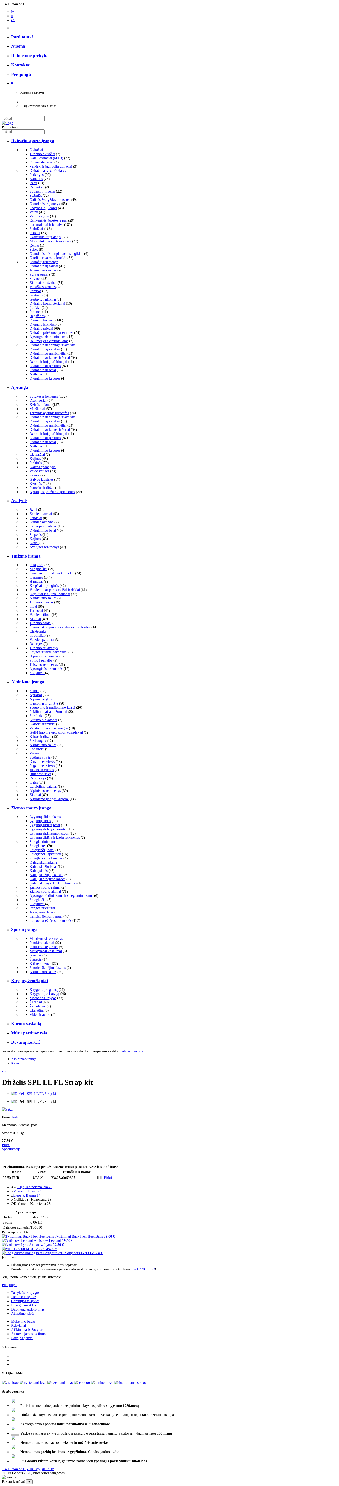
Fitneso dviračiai (42, 162)
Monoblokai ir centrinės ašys (50, 241)
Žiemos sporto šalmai (45, 887)
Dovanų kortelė (25, 1042)
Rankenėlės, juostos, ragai (48, 220)
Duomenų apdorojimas (27, 1309)
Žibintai (35, 619)
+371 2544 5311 (14, 1469)
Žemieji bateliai (41, 514)
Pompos (35, 291)
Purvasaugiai (39, 274)
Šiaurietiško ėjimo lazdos (48, 968)
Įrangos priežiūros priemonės (50, 920)
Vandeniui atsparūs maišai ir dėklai (55, 590)
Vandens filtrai (40, 615)
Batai (33, 510)
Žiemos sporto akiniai (45, 891)
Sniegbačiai (38, 900)
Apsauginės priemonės (46, 669)
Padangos (37, 175)
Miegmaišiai (38, 569)
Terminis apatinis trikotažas (49, 413)
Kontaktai (20, 65)
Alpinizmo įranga (27, 681)
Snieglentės (38, 846)
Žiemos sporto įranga (31, 807)
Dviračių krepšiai (42, 320)
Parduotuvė (22, 36)
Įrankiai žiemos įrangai (46, 916)
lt (12, 16)
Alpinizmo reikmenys (45, 791)
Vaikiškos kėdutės (43, 287)
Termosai (36, 610)
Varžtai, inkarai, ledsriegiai (49, 728)
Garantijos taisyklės (25, 1301)
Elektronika (38, 631)
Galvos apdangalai (43, 467)
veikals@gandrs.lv (40, 1469)
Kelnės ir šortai (40, 405)
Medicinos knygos (43, 998)
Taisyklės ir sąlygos (25, 1293)
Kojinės (35, 459)
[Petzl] (7, 1109)
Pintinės (35, 312)
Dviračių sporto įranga (32, 140)
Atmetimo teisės (22, 1313)
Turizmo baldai (40, 623)
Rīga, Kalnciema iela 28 (34, 1187)
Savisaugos (38, 741)
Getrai (34, 543)
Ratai (33, 183)
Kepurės (36, 483)
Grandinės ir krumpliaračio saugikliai (56, 254)
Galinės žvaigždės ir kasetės (50, 200)
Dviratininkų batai (43, 370)
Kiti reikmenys (40, 963)
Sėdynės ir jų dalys (43, 208)
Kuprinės (36, 577)
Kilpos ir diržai (40, 736)
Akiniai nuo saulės (43, 270)
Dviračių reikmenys (44, 262)
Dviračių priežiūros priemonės (51, 333)
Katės (34, 782)
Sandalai (36, 518)
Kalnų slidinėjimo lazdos (47, 879)
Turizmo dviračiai (42, 154)
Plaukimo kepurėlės (44, 947)
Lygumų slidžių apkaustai (48, 829)
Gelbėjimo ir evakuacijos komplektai (56, 732)
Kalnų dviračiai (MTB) (46, 158)
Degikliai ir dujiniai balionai (50, 594)
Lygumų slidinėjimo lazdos (50, 833)
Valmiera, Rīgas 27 (27, 1191)
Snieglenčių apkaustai (45, 854)
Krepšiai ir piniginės (44, 586)
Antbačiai (37, 374)
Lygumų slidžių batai (45, 825)
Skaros (34, 475)
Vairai (34, 212)
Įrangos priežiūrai (42, 908)
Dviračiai (36, 150)
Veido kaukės (39, 471)
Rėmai (34, 245)
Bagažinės (37, 316)
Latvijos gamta (22, 1338)
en (13, 20)
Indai (33, 606)
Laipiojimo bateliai (43, 526)
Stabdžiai (36, 229)
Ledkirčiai (37, 749)
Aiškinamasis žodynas (27, 1330)
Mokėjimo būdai (23, 1321)
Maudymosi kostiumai (46, 951)
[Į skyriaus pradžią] (7, 123)
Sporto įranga (24, 929)
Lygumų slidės (40, 821)
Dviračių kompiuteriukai (47, 303)
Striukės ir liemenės (44, 396)
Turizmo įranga (26, 556)
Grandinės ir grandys (45, 204)
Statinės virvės (40, 757)
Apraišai (36, 695)
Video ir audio (40, 1014)
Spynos (35, 278)
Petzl (15, 1117)
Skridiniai (37, 716)
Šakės (34, 249)
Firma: (7, 1117)
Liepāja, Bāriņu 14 (26, 1195)
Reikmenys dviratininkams (49, 341)
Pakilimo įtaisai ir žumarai (48, 712)
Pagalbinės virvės (42, 766)
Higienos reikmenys (44, 656)
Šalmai (34, 691)
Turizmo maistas (41, 602)
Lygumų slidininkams (45, 817)
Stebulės (36, 195)
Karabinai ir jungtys (44, 703)
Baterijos (36, 644)
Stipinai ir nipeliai (42, 191)
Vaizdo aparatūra (42, 640)
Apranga (19, 387)
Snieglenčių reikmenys (46, 858)
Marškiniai (37, 409)
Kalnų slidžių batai (43, 866)
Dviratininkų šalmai (44, 266)
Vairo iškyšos (39, 216)
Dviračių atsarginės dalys (48, 170)
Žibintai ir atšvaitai (43, 283)
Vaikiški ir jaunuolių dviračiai (51, 166)
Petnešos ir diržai (42, 488)
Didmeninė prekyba (30, 55)
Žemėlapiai (38, 1006)
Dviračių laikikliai (43, 324)
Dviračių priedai (41, 328)
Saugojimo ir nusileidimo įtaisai (52, 707)
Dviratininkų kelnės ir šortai (50, 357)
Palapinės (36, 565)
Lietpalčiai (37, 454)
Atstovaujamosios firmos (29, 1334)
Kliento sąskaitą (26, 1023)
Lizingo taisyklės (23, 1305)
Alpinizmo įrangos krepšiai (49, 799)
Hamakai (36, 581)
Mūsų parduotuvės (29, 1033)
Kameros (36, 179)
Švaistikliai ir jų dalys (45, 237)
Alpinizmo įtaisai (42, 699)
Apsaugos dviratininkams (48, 337)
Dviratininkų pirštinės (45, 366)
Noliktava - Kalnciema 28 (32, 1199)
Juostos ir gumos (42, 770)
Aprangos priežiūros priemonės (52, 492)
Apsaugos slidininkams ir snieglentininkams (61, 896)
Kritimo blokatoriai (43, 720)
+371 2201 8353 (143, 1269)
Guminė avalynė (42, 522)
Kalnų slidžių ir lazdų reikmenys (53, 883)
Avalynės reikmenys (44, 547)
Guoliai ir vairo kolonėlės (48, 258)
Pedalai (35, 233)
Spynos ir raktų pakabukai (49, 652)
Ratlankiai (37, 187)
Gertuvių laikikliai (43, 299)
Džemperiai (38, 400)
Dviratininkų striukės (45, 349)
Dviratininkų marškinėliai (48, 353)
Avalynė (19, 500)
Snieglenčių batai (42, 850)
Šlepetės (36, 535)
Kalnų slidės (39, 871)
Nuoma (18, 46)
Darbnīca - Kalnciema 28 (32, 1204)
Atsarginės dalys (42, 912)
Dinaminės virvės (42, 761)
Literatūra (37, 1010)
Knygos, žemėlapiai (29, 980)
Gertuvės (36, 295)
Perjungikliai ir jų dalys (46, 224)
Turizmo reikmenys (44, 648)
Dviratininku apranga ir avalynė (53, 345)
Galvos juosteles (41, 479)
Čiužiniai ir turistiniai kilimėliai (52, 573)
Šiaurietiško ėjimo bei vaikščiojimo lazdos (60, 627)
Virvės (34, 753)
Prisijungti (9, 1285)
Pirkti (6, 1145)
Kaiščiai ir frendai (42, 724)
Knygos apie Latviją (44, 994)
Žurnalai (36, 1002)
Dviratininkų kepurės (45, 378)
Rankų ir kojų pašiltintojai (48, 362)
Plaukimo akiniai (42, 943)
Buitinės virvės (40, 774)
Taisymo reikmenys (44, 664)
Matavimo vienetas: (16, 1125)
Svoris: (7, 1133)
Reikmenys (38, 778)
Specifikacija (11, 1149)
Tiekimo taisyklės (23, 1297)
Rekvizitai (18, 1325)
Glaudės (36, 955)
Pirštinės (36, 463)
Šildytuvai (37, 673)
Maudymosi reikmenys (46, 938)
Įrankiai (35, 308)
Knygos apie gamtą (44, 990)
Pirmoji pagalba (41, 660)
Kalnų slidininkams (44, 862)
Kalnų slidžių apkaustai (46, 875)
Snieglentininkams (43, 842)
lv (12, 12)
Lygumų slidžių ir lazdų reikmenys (55, 837)
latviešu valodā (132, 1051)
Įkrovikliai (37, 635)
